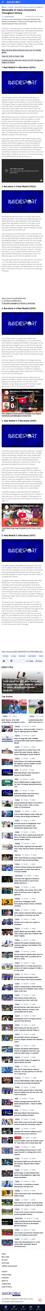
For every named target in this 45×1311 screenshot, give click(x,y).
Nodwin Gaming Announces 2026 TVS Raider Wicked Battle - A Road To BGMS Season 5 (28, 1103)
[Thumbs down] (11, 661)
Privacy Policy (6, 1275)
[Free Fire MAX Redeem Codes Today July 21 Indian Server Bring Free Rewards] (7, 814)
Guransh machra (9, 16)
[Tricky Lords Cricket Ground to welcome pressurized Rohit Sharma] (7, 1211)
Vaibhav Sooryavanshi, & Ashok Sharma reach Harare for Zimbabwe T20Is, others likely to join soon (28, 989)
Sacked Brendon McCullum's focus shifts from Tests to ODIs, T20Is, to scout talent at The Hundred (28, 805)
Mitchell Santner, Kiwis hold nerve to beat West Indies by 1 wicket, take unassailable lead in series (27, 1009)
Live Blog (18, 1138)
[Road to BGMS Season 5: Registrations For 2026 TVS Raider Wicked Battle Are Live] (7, 783)
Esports (17, 735)
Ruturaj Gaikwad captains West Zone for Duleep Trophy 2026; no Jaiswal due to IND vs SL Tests (28, 956)
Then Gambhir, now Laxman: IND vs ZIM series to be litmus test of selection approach (27, 892)
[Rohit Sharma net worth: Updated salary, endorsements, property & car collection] (7, 1202)
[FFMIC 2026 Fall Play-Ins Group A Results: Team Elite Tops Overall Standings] (7, 857)
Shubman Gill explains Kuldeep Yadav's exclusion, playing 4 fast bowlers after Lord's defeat (28, 945)
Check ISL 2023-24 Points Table (13, 56)
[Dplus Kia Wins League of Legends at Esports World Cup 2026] (7, 1060)
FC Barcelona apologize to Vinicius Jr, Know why (18, 303)
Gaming (17, 726)
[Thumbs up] (4, 661)
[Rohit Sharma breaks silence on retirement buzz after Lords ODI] (7, 997)
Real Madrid (32, 656)
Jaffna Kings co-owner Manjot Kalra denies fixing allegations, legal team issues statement (27, 1175)
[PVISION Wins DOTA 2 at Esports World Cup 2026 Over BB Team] (7, 1018)
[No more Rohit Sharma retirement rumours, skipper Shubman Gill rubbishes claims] (7, 1038)
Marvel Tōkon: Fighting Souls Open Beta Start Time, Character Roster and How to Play (28, 848)
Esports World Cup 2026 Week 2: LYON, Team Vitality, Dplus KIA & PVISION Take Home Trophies (28, 933)
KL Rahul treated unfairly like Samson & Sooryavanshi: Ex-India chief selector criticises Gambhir (28, 869)
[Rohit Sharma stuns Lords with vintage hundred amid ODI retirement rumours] (7, 1122)
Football (5, 656)
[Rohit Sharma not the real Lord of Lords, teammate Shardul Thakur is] (7, 1027)
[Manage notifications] (40, 1300)
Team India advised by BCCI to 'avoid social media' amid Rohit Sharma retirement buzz (27, 1244)
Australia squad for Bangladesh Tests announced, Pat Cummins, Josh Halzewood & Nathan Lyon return (27, 825)
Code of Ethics (7, 1287)
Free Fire (17, 811)
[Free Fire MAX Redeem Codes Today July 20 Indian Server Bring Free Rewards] (7, 1080)
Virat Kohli (5, 1263)
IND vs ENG (5, 1257)
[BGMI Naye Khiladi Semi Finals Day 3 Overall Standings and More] (7, 793)
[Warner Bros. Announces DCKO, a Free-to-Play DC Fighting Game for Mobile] (7, 729)
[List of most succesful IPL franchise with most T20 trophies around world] (7, 1232)
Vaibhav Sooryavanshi (9, 1266)
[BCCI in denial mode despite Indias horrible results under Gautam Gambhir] (7, 977)
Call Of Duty (18, 876)
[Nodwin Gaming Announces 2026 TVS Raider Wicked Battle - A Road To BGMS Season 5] (7, 1102)
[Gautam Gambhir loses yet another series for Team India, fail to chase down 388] (7, 1140)
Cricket (39, 673)
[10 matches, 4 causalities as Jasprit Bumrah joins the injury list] (7, 1184)
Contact (4, 1271)
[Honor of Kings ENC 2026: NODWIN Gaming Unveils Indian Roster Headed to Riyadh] (7, 739)
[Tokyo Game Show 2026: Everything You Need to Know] (7, 1193)
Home (4, 1254)
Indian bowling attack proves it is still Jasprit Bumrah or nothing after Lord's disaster (27, 1152)
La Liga (13, 656)
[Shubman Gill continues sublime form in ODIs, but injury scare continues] (7, 1131)
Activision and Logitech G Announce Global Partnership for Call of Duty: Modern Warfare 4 (26, 881)
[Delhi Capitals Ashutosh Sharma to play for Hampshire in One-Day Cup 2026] (7, 912)
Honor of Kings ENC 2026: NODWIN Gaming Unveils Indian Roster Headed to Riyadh (28, 740)
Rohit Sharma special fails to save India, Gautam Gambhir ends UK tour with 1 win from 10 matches (28, 1092)
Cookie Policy (6, 1284)
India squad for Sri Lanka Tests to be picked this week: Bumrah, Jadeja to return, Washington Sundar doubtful (22, 686)
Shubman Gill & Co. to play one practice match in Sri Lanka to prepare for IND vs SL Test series (28, 968)
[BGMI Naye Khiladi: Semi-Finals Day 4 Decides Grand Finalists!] (7, 772)
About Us (5, 1281)
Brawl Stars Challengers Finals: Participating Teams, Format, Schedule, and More (28, 904)
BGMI (16, 770)
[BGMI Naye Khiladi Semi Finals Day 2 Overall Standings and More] (7, 1112)
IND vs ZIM (14, 1309)
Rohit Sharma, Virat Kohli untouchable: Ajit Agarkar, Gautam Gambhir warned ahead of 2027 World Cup (14, 721)
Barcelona (22, 656)
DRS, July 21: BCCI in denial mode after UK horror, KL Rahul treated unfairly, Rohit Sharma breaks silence (28, 837)
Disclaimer (5, 1278)
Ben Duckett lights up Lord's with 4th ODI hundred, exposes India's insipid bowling (27, 1163)
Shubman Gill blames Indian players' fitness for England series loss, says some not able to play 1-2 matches (27, 1051)
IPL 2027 (5, 1260)
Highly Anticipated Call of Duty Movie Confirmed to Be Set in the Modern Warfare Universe (27, 1223)
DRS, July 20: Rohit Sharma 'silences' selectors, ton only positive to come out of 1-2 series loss (28, 1071)
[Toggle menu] (3, 2)
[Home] (14, 2)
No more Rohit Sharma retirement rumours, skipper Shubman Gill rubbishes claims (28, 1039)
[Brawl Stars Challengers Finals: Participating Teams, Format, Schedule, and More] (7, 902)
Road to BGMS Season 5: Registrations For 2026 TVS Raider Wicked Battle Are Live (28, 784)
